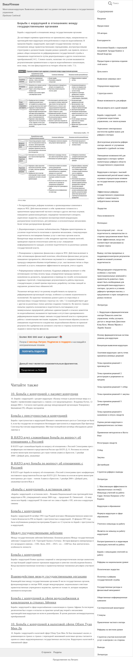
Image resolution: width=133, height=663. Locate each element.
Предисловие (103, 25)
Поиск (113, 3)
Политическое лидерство (108, 569)
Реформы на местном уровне (110, 629)
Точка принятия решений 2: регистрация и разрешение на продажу (110, 376)
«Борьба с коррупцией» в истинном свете (41, 489)
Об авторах (102, 33)
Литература (102, 304)
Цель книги (102, 71)
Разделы (57, 652)
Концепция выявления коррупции (112, 345)
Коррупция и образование (108, 506)
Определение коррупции (108, 86)
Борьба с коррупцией (26, 511)
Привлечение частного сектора (111, 622)
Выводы (101, 647)
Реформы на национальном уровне (112, 562)
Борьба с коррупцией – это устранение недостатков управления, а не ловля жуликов (111, 118)
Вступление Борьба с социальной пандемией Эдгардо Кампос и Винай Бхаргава (112, 50)
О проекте (46, 652)
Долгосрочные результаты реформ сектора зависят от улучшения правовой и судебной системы (112, 145)
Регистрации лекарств (107, 442)
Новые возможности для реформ (111, 100)
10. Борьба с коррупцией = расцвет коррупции (44, 394)
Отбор (100, 450)
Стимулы (101, 615)
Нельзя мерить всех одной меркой (112, 107)
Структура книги (105, 93)
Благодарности (104, 40)
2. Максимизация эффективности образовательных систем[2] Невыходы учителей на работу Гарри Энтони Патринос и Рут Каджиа (112, 492)
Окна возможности (105, 215)
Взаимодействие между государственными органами (49, 576)
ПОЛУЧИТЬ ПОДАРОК (33, 351)
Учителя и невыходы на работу (111, 523)
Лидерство (102, 208)
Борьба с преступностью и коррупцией (39, 415)
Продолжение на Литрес (33, 370)
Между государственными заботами (37, 533)
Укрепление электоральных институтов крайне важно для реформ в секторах (110, 131)
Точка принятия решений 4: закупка (113, 394)
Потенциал (102, 222)
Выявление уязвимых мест (109, 78)
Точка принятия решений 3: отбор (112, 386)
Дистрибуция (103, 464)
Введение (101, 18)
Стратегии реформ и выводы (110, 471)
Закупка (100, 457)
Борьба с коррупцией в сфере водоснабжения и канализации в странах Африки (45, 600)
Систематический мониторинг (111, 607)
